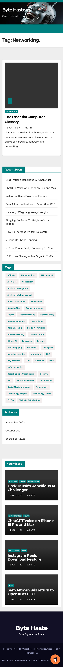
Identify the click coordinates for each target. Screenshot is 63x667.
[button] (47, 28)
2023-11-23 (16, 565)
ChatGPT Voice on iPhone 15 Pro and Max (31, 188)
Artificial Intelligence (17, 288)
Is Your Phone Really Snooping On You (29, 248)
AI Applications (28, 275)
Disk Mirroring (37, 334)
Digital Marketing (15, 334)
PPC (28, 361)
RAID (51, 361)
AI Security (27, 282)
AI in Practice (15, 516)
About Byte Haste (18, 660)
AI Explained (47, 275)
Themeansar (31, 653)
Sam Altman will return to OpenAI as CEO (30, 204)
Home (5, 660)
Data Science (37, 321)
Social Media (45, 380)
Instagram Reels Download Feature (26, 196)
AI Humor (12, 282)
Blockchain (36, 301)
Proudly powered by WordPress (18, 649)
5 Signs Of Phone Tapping (21, 240)
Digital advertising (36, 328)
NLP (48, 354)
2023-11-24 (16, 530)
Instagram (48, 347)
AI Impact (13, 481)
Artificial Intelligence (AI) (19, 295)
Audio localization (16, 301)
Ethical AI (12, 341)
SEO (9, 380)
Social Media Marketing (19, 387)
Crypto (10, 315)
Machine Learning (16, 354)
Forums (40, 341)
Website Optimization (29, 400)
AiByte (29, 128)
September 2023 (15, 438)
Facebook (27, 341)
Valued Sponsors (47, 660)
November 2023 (15, 422)
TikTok (10, 400)
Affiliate (11, 275)
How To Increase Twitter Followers (27, 231)
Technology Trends (42, 393)
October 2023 (14, 430)
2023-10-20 (13, 128)
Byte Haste (13, 10)
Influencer (32, 347)
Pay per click (13, 361)
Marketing (36, 354)
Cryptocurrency (27, 315)
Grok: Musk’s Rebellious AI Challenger (28, 179)
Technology (11, 112)
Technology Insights (17, 393)
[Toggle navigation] (58, 28)
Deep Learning (14, 328)
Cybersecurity (47, 315)
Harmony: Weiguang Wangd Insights (27, 212)
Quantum (39, 361)
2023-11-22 (16, 599)
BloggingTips (13, 308)
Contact (33, 660)
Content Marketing (35, 308)
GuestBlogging (14, 347)
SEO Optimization (25, 380)
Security (44, 374)
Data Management (16, 321)
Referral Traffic (15, 367)
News (22, 481)
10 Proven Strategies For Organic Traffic (30, 256)
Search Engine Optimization (21, 374)
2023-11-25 (16, 495)
